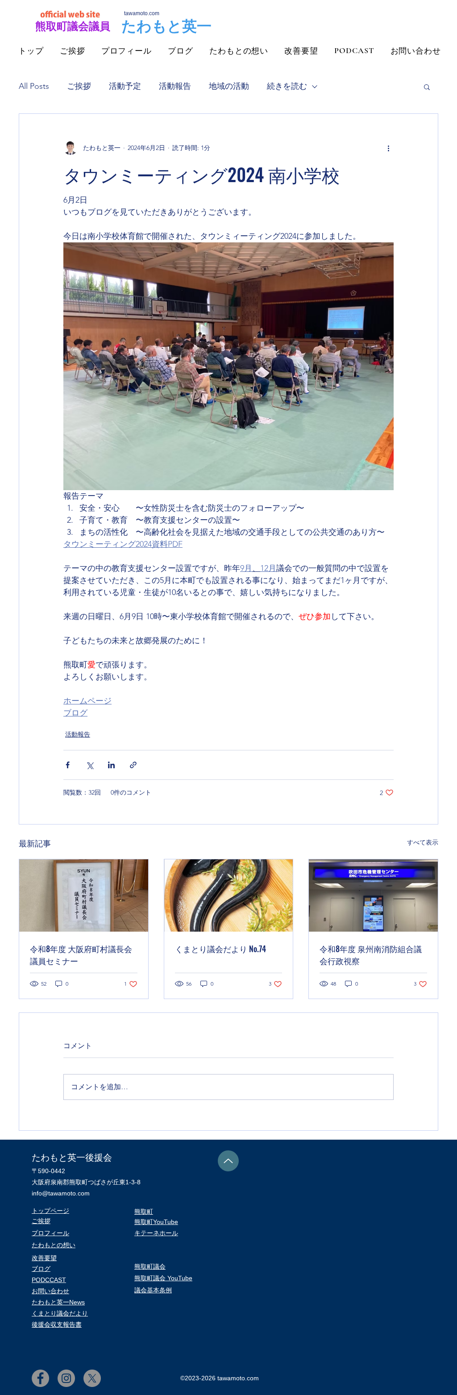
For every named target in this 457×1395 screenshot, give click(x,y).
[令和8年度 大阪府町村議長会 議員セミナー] (83, 895)
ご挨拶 (79, 86)
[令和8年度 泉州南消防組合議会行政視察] (373, 895)
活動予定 (125, 86)
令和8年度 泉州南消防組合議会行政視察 (371, 954)
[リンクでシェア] (133, 765)
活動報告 (175, 86)
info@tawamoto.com (61, 1193)
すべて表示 (422, 842)
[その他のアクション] (388, 147)
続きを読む (287, 86)
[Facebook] (40, 1378)
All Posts (34, 86)
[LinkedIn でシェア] (111, 765)
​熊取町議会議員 (72, 26)
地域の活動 (229, 86)
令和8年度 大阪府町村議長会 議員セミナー (81, 954)
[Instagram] (66, 1378)
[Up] (228, 1160)
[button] (427, 86)
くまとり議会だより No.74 (220, 948)
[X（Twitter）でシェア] (89, 765)
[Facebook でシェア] (67, 765)
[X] (92, 1378)
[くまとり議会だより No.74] (228, 895)
